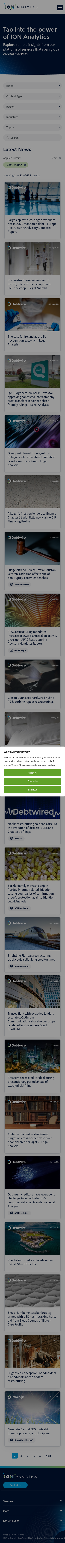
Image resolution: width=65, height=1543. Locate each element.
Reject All (32, 789)
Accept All (32, 772)
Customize (33, 781)
